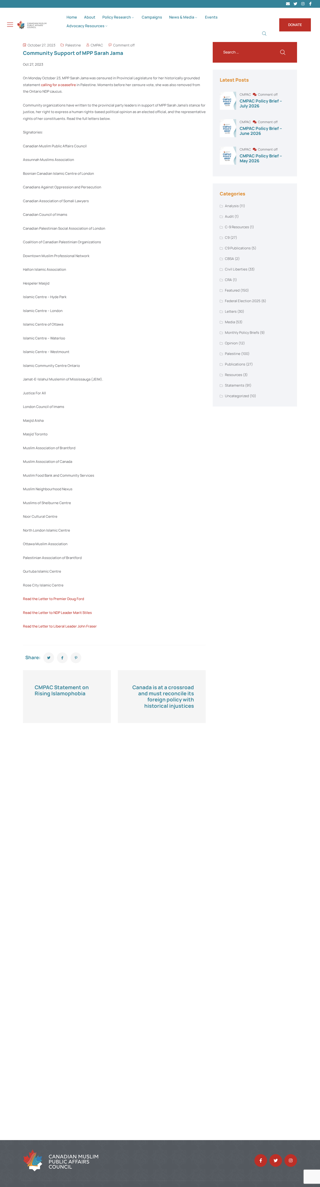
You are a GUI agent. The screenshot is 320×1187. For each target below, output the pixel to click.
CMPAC (97, 45)
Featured (232, 290)
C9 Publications (238, 248)
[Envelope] (288, 4)
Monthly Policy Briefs (242, 332)
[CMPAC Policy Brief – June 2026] (228, 128)
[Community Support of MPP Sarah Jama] (48, 657)
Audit (229, 216)
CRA (228, 279)
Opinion (231, 343)
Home (72, 17)
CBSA (229, 258)
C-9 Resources (237, 226)
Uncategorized (237, 395)
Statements (234, 385)
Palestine (73, 45)
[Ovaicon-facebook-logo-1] (310, 4)
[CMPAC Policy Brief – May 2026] (228, 156)
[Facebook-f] (260, 1160)
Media (230, 322)
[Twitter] (295, 4)
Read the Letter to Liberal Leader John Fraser (60, 626)
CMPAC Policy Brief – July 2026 (261, 103)
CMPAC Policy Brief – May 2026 (261, 158)
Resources (233, 374)
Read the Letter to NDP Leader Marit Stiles (57, 612)
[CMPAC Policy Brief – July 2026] (228, 101)
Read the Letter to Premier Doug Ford (53, 598)
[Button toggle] (10, 25)
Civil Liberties (236, 269)
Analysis (232, 205)
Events (211, 17)
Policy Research (116, 17)
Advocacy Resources (85, 25)
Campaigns (152, 17)
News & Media (181, 17)
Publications (235, 364)
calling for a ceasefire (58, 84)
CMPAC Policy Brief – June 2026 (261, 131)
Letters (231, 311)
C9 (227, 237)
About (89, 17)
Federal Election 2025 (242, 300)
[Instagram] (303, 4)
